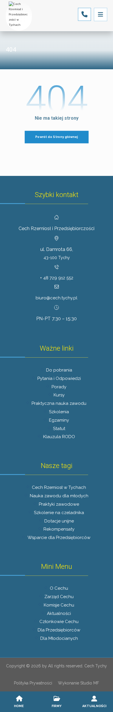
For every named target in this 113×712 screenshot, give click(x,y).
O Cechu (59, 588)
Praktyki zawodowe (59, 504)
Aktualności (59, 613)
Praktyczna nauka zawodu (59, 403)
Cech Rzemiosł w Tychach (59, 487)
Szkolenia (59, 411)
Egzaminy (59, 420)
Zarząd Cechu (59, 596)
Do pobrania (59, 370)
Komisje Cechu (59, 605)
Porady (59, 386)
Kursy (59, 395)
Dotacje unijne (59, 521)
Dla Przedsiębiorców (59, 630)
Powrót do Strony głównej (56, 137)
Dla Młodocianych (59, 638)
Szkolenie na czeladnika (59, 512)
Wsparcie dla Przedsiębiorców (59, 537)
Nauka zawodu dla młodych (59, 495)
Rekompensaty (58, 529)
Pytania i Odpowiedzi (59, 378)
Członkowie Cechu (59, 621)
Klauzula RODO (59, 436)
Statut (59, 428)
